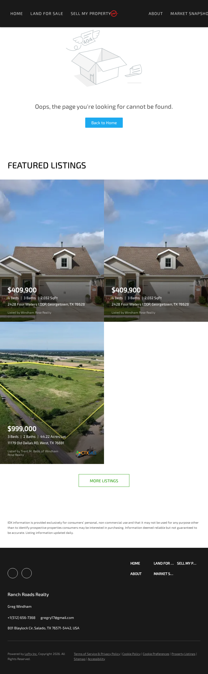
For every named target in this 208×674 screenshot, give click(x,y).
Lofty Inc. (31, 653)
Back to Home (104, 122)
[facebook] (13, 573)
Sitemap (79, 659)
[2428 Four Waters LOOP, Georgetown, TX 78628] (52, 251)
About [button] (156, 13)
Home (16, 13)
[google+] (27, 573)
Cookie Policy (131, 653)
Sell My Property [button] (91, 13)
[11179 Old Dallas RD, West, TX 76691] (52, 393)
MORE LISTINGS (104, 480)
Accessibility (96, 659)
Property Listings (183, 653)
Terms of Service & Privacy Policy (97, 653)
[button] (142, 563)
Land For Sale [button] (46, 13)
